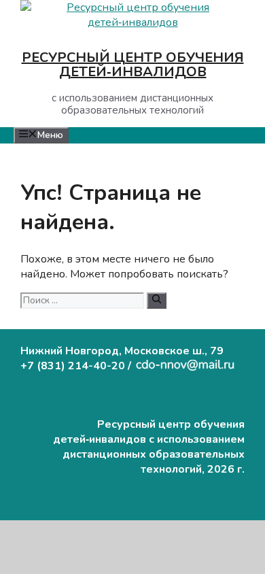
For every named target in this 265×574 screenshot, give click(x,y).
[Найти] (156, 300)
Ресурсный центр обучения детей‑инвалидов (133, 64)
